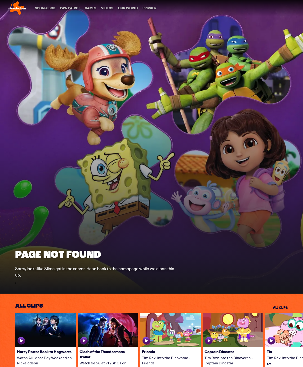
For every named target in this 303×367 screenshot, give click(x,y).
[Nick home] (17, 8)
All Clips (280, 307)
